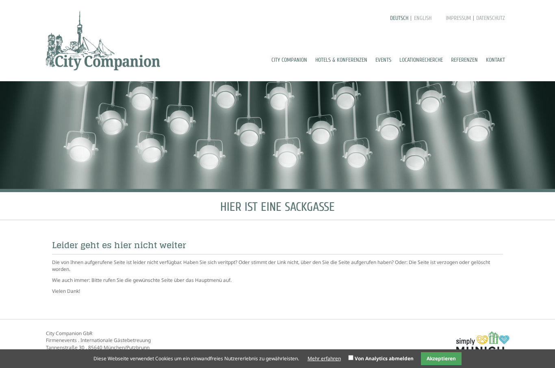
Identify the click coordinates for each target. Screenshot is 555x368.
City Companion (289, 59)
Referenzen (464, 59)
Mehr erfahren (324, 358)
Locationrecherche (421, 59)
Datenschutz (490, 18)
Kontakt (495, 59)
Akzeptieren (441, 358)
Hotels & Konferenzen (341, 59)
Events (383, 59)
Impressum (458, 18)
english (422, 18)
